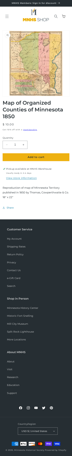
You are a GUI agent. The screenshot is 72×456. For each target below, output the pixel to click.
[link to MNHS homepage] (35, 12)
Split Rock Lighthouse (20, 331)
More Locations (16, 339)
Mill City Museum (17, 323)
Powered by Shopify (55, 450)
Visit (9, 369)
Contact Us (14, 270)
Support (12, 393)
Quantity (8, 137)
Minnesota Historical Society (29, 450)
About (11, 361)
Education (13, 385)
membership (30, 130)
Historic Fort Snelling (20, 315)
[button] (7, 16)
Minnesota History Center (22, 308)
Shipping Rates (16, 246)
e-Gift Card (13, 278)
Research (12, 377)
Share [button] (10, 207)
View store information (21, 178)
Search (11, 286)
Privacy (11, 262)
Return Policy (15, 254)
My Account (14, 238)
